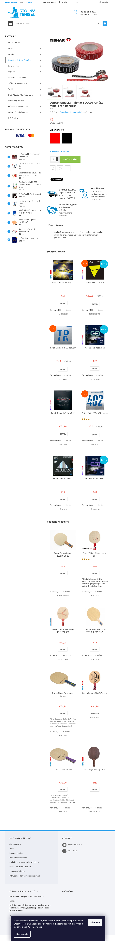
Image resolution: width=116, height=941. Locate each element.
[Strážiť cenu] (67, 168)
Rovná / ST (67, 655)
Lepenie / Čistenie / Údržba (19, 60)
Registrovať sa (11, 2)
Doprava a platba (16, 853)
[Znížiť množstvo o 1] (57, 160)
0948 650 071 (72, 851)
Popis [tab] (51, 225)
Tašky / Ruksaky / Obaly (18, 83)
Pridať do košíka (70, 159)
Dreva (10, 48)
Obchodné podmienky (18, 857)
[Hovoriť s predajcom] (60, 168)
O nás (64, 2)
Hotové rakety (14, 66)
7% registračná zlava (17, 871)
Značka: (88, 112)
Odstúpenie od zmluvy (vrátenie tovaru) (24, 876)
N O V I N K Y (13, 118)
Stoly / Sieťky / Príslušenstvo (20, 95)
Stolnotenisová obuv (17, 77)
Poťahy (11, 54)
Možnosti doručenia (60, 151)
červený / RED (56, 310)
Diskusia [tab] (59, 225)
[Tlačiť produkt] (52, 168)
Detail (63, 303)
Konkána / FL (55, 591)
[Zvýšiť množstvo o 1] (57, 158)
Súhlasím (95, 922)
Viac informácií (35, 926)
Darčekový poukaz (16, 100)
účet (30, 2)
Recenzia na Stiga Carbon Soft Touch (26, 896)
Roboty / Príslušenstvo (18, 112)
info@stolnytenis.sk (75, 844)
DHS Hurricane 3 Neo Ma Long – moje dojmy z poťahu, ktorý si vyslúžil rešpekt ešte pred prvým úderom (30, 908)
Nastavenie (22, 934)
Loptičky (11, 71)
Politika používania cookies (20, 867)
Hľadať (100, 24)
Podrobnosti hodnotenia (70, 112)
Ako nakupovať (50, 2)
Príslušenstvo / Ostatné (18, 106)
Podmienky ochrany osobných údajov (24, 862)
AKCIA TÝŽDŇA (14, 42)
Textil (10, 89)
